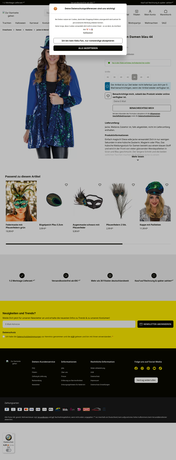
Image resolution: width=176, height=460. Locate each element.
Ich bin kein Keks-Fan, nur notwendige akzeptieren (88, 40)
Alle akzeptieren (88, 48)
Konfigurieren (88, 33)
